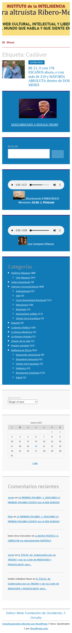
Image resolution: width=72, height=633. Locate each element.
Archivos (14, 397)
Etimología (22, 304)
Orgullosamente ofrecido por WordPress (25, 623)
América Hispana (20, 272)
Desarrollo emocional (28, 354)
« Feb (35, 463)
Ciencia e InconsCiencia (25, 286)
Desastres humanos (27, 359)
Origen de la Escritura (28, 318)
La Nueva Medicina (21, 332)
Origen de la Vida (20, 341)
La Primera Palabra (21, 336)
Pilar (10, 516)
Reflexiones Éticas (21, 350)
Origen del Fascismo (27, 363)
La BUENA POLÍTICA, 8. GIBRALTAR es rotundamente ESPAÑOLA (33, 538)
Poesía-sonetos (20, 345)
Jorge (11, 497)
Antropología (23, 291)
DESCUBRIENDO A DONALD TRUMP (34, 124)
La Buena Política (20, 327)
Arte (18, 295)
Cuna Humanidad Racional (31, 300)
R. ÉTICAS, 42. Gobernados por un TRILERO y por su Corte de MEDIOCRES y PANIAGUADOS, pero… (32, 560)
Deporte (15, 322)
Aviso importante (20, 282)
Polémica (21, 368)
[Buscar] (57, 154)
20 (36, 446)
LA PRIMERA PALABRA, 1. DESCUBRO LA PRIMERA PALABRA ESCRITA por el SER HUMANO (34, 500)
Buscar (13, 146)
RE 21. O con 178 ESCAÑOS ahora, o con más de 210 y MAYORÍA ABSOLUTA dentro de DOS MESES (49, 76)
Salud (19, 377)
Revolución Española (28, 372)
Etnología (21, 309)
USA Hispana (23, 277)
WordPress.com (39, 628)
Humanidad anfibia (26, 313)
